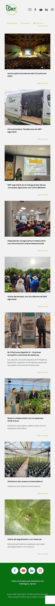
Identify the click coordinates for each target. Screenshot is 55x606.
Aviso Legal (13, 597)
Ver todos (43, 26)
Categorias (12, 23)
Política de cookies (28, 597)
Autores (38, 23)
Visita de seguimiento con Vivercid (24, 539)
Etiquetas (25, 23)
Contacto (42, 597)
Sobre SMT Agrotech (16, 594)
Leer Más (44, 83)
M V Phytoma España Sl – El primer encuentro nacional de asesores (24, 353)
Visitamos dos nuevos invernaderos (25, 481)
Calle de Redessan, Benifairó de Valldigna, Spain (27, 582)
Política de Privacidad (37, 594)
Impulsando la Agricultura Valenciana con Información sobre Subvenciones (26, 242)
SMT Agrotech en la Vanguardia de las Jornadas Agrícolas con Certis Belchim (26, 186)
